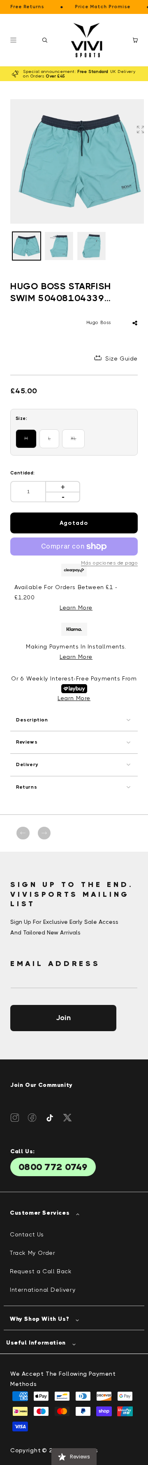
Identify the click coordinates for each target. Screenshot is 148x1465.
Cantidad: (22, 473)
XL (78, 442)
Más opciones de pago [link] (109, 563)
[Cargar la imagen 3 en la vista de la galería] (91, 246)
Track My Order (32, 1253)
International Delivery (43, 1289)
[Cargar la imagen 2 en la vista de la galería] (59, 246)
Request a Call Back (41, 1271)
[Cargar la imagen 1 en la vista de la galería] (26, 246)
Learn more (76, 656)
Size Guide (121, 358)
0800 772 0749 (53, 1167)
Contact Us (27, 1234)
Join (63, 1018)
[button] (44, 40)
